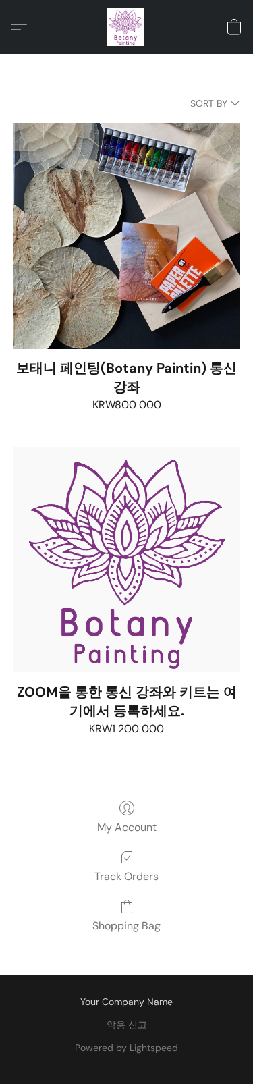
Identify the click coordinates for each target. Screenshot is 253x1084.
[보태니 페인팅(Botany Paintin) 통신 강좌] (126, 236)
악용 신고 (127, 1025)
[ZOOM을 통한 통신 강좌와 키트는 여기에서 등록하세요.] (126, 560)
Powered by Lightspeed (126, 1047)
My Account (127, 827)
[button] (126, 27)
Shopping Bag (126, 926)
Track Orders (126, 876)
